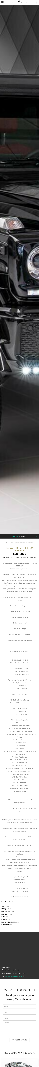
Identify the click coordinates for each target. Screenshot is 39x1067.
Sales (11, 542)
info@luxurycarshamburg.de (13, 976)
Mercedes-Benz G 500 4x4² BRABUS (24, 542)
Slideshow (18, 536)
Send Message (20, 1040)
